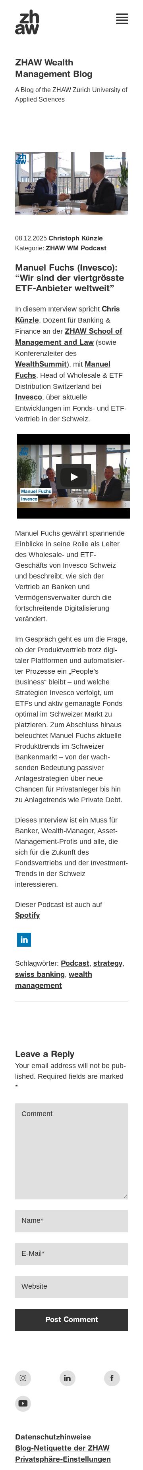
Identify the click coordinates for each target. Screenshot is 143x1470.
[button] (24, 940)
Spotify (27, 915)
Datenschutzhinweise (53, 1437)
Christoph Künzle (75, 239)
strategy (107, 963)
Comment (36, 1114)
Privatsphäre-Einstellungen (63, 1459)
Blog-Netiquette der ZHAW (62, 1448)
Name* (32, 1220)
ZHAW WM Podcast (76, 249)
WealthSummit (41, 364)
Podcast (75, 963)
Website (34, 1286)
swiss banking (40, 974)
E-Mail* (32, 1253)
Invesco (28, 397)
